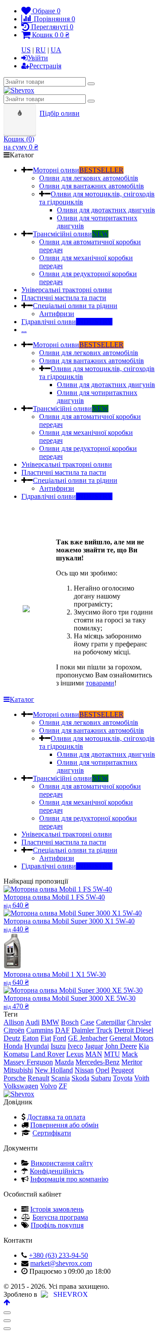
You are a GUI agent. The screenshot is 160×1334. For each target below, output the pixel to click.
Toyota (122, 1078)
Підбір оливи (60, 113)
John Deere (121, 1046)
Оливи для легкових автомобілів (88, 178)
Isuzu (58, 1046)
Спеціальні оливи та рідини (75, 305)
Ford (59, 1038)
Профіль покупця (57, 1225)
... (24, 329)
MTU (112, 1054)
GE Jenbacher (88, 1038)
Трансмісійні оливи (70, 234)
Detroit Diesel (133, 1030)
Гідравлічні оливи (66, 321)
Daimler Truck (92, 1030)
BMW (50, 1022)
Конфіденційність (57, 1171)
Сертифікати (51, 1133)
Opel (102, 1070)
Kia (144, 1046)
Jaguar (94, 1046)
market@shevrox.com (61, 1263)
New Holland (54, 1070)
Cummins (39, 1030)
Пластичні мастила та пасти (63, 297)
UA (56, 50)
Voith (141, 1078)
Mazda (64, 1062)
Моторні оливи (78, 170)
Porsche (15, 1078)
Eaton (30, 1038)
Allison (14, 1022)
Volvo (48, 1086)
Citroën (14, 1030)
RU (41, 50)
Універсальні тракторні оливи (66, 289)
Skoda (80, 1078)
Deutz (12, 1038)
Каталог (22, 699)
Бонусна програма (60, 1217)
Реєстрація (45, 66)
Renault (38, 1078)
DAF (62, 1030)
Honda (13, 1046)
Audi (32, 1022)
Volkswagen (21, 1086)
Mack (130, 1054)
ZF (63, 1086)
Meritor (131, 1062)
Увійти (38, 58)
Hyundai (36, 1046)
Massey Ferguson (28, 1062)
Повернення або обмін (64, 1125)
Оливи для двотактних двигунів (106, 210)
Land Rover (47, 1054)
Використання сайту (62, 1163)
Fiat (45, 1038)
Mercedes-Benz (98, 1062)
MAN (93, 1054)
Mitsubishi (18, 1070)
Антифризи (56, 313)
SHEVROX (69, 1294)
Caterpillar (110, 1022)
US (26, 50)
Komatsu (16, 1054)
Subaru (101, 1078)
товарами (100, 683)
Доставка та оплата (56, 1117)
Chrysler (139, 1022)
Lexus (75, 1054)
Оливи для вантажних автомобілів (91, 186)
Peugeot (122, 1070)
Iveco (75, 1046)
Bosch (70, 1022)
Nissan (84, 1070)
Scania (60, 1078)
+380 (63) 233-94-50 (58, 1255)
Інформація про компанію (69, 1179)
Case (87, 1022)
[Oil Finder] (21, 113)
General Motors (131, 1038)
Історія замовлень (57, 1209)
